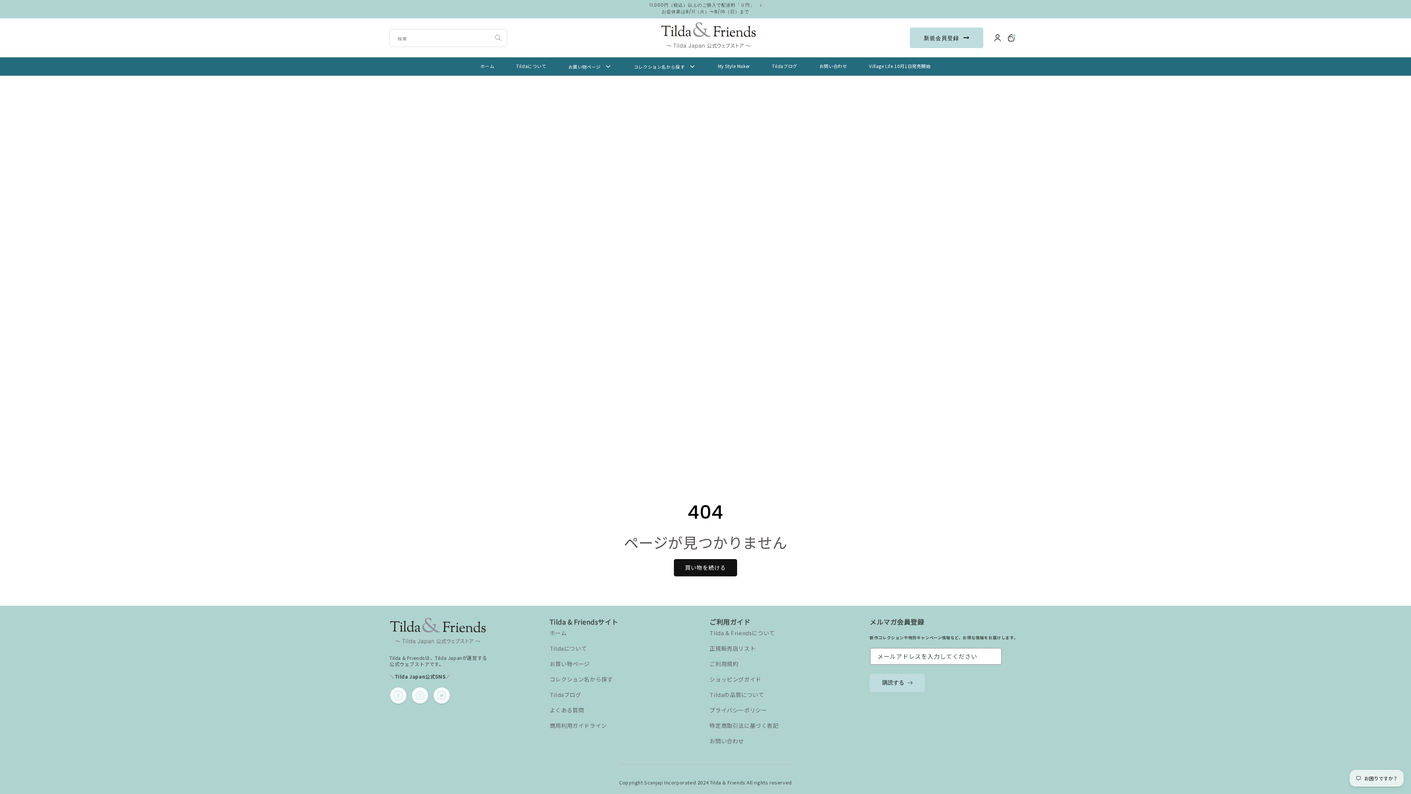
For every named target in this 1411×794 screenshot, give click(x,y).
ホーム (558, 633)
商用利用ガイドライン (578, 725)
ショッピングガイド (735, 679)
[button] (1011, 38)
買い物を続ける (705, 567)
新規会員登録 (941, 38)
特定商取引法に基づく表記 (744, 725)
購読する (893, 682)
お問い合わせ (727, 741)
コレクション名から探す (581, 679)
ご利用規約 (724, 664)
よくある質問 (567, 710)
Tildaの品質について (737, 694)
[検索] (498, 38)
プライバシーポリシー (738, 710)
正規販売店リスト (732, 648)
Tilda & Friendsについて (742, 633)
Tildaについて (568, 648)
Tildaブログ (565, 694)
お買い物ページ (570, 664)
